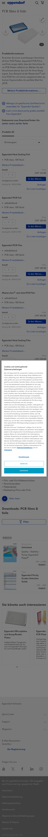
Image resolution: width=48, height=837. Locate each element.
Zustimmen (24, 470)
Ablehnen (24, 464)
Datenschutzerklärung (24, 448)
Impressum (8, 450)
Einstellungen (24, 457)
